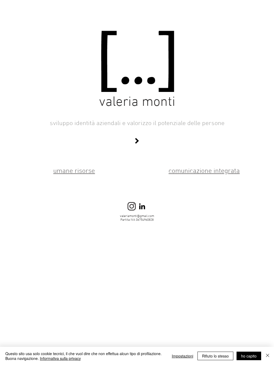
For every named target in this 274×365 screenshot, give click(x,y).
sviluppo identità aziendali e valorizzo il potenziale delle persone (137, 123)
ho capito (249, 356)
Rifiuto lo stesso (215, 356)
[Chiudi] (267, 356)
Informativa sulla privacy (60, 358)
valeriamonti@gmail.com (137, 216)
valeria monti (137, 102)
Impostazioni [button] (182, 356)
